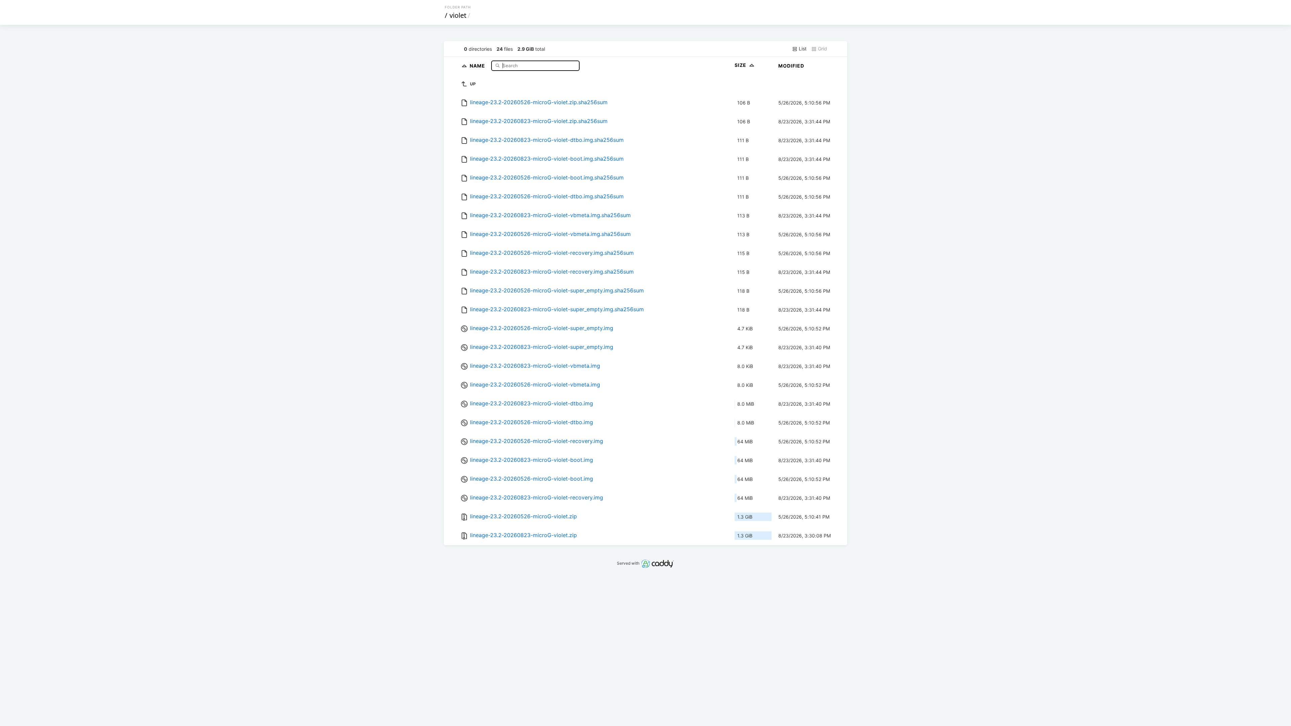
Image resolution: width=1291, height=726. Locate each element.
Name (478, 65)
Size (741, 65)
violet (457, 15)
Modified (791, 66)
